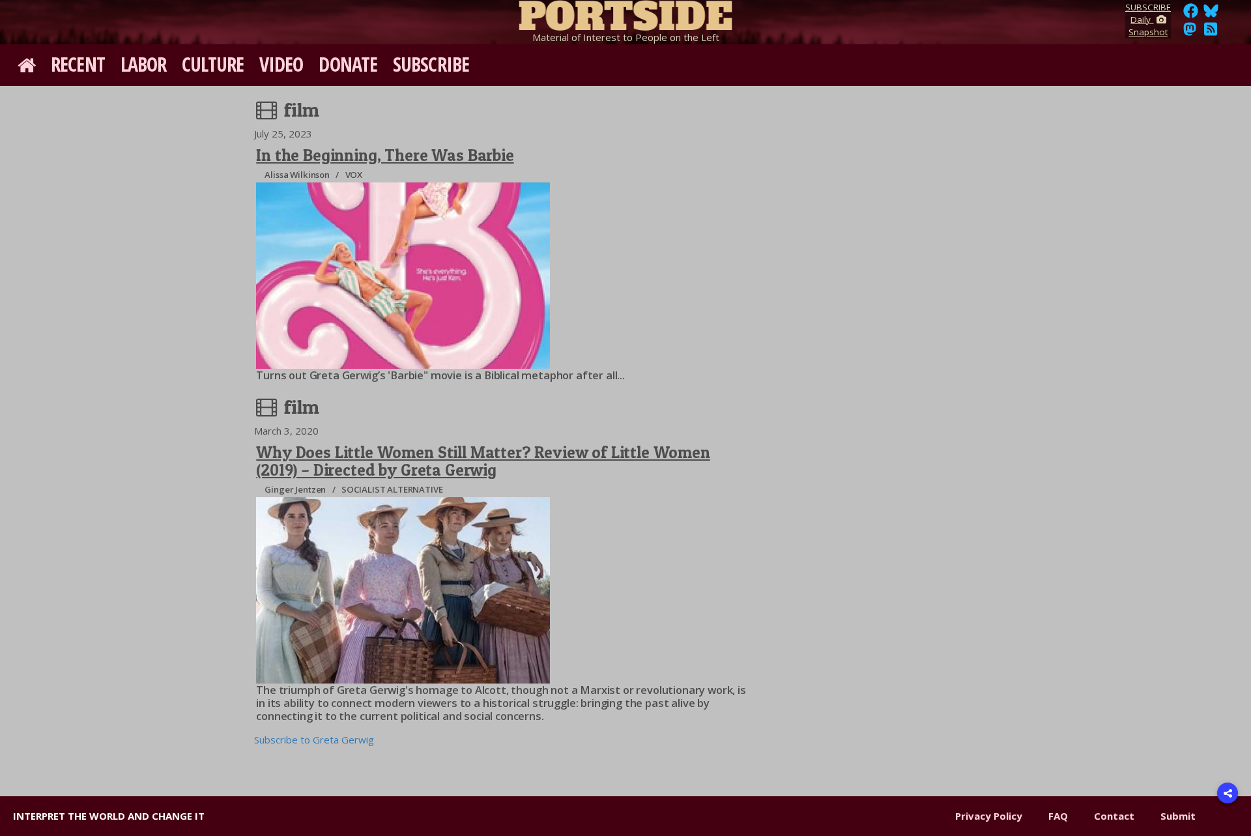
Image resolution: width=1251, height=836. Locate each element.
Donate (348, 64)
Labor (144, 64)
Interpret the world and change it (109, 815)
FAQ (1058, 815)
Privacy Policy (988, 815)
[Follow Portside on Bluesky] (1212, 14)
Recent (78, 64)
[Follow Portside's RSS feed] (1210, 32)
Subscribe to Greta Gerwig (314, 739)
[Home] (625, 13)
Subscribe (431, 64)
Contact (1114, 815)
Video (281, 64)
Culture (213, 64)
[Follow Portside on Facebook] (1191, 14)
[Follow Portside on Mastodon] (1190, 32)
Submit (1178, 815)
